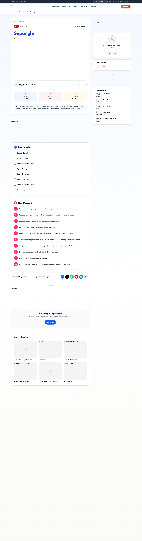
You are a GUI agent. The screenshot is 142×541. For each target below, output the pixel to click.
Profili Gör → (112, 53)
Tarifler (21, 12)
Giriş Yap (126, 6)
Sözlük (76, 6)
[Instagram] (125, 1)
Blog (70, 6)
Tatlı (27, 12)
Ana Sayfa (55, 6)
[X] (130, 1)
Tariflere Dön (20, 21)
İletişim (93, 6)
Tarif (64, 6)
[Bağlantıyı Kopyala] (86, 277)
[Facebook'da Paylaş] (62, 277)
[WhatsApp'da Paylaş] (72, 277)
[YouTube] (127, 1)
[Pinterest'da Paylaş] (76, 277)
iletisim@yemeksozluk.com (116, 1)
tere (29, 184)
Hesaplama (84, 6)
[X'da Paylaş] (67, 277)
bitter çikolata (26, 179)
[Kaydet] (72, 26)
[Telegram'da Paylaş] (81, 277)
